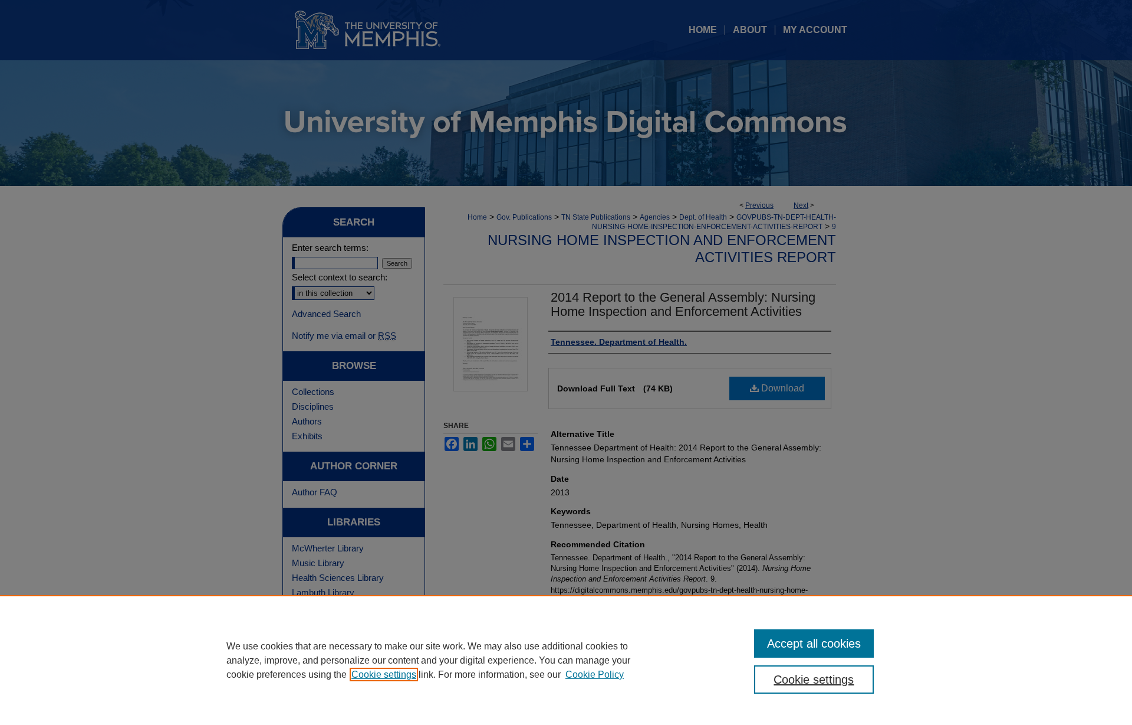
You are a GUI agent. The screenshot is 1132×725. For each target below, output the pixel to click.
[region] (566, 660)
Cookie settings (383, 675)
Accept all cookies (814, 643)
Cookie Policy (594, 675)
